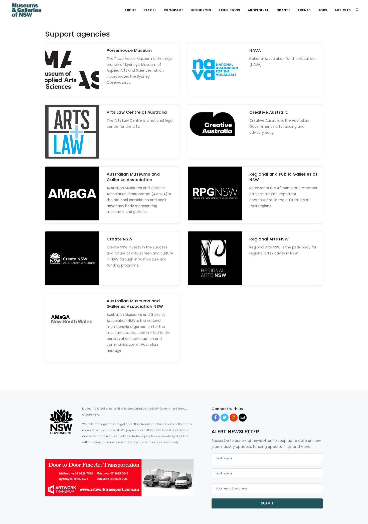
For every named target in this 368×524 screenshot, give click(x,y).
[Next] (188, 482)
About (130, 10)
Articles (343, 10)
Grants (283, 10)
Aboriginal (258, 10)
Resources (201, 10)
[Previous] (50, 482)
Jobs (322, 10)
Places (150, 10)
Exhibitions (229, 10)
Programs (174, 10)
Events (304, 10)
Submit (267, 503)
